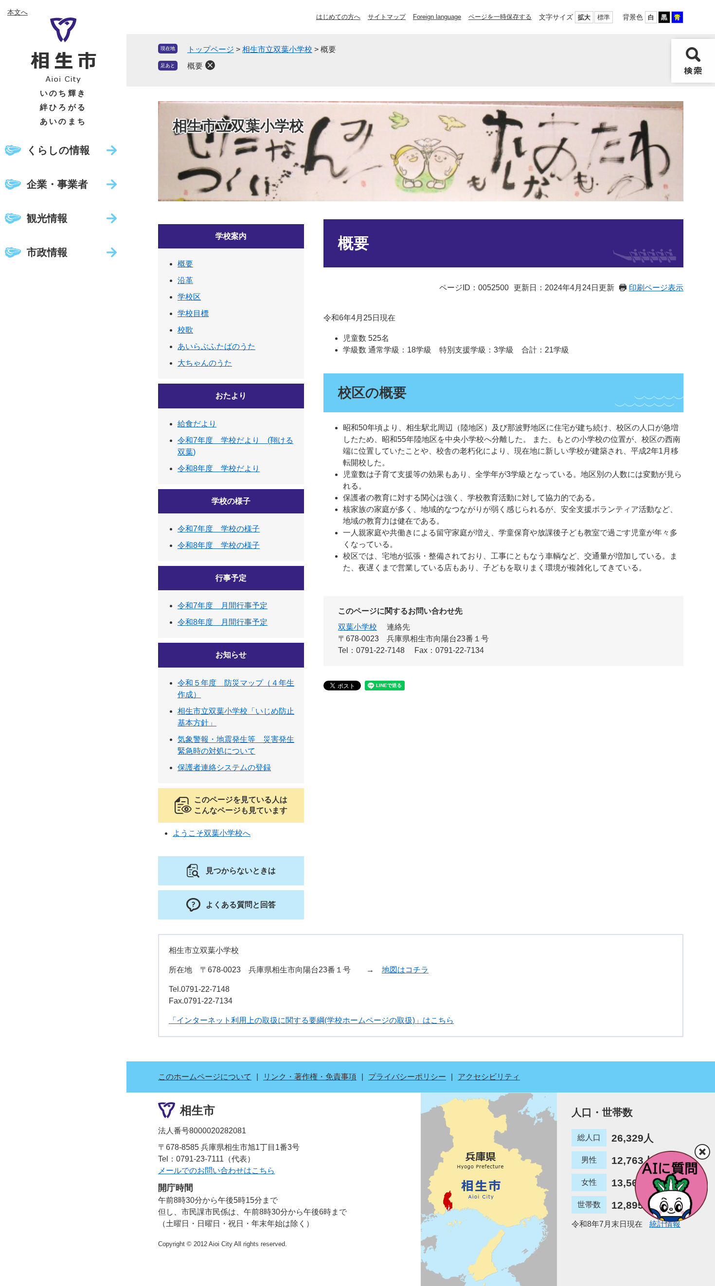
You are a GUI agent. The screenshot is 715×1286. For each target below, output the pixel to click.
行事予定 (231, 578)
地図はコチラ (405, 970)
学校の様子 (231, 501)
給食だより (197, 424)
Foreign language (437, 16)
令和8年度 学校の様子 (219, 545)
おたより (231, 395)
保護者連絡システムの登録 (224, 767)
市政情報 (47, 252)
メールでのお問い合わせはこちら (216, 1170)
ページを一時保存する (500, 16)
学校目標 (193, 313)
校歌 (185, 330)
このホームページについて (204, 1077)
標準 (603, 17)
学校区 (189, 297)
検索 (693, 61)
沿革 (185, 280)
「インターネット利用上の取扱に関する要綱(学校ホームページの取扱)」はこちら (311, 1020)
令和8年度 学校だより (219, 468)
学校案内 (231, 236)
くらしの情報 (58, 150)
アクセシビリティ (489, 1077)
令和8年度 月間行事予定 (223, 622)
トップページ (210, 49)
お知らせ (231, 655)
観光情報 (47, 218)
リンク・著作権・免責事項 (310, 1077)
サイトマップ (387, 16)
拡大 (584, 17)
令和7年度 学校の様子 (219, 529)
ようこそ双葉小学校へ (211, 833)
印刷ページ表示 (656, 287)
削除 (210, 65)
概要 (195, 66)
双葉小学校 (357, 627)
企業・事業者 (57, 184)
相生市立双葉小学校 (277, 49)
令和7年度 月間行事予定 (223, 605)
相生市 (197, 1110)
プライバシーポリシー (407, 1077)
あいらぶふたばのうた (216, 346)
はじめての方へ (338, 16)
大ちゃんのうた (205, 363)
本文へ (17, 12)
